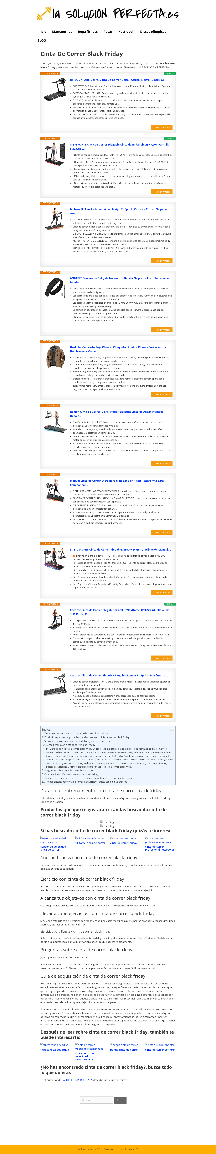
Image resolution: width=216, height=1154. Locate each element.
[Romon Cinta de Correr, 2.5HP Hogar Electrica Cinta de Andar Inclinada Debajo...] (55, 421)
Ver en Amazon (163, 127)
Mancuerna (87, 1149)
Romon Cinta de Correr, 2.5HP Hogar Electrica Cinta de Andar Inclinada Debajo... (117, 414)
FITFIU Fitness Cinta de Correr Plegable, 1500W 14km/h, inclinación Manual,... (120, 549)
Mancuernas (62, 31)
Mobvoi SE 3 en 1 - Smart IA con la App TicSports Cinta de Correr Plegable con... (118, 211)
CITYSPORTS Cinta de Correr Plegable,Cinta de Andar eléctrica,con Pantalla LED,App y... (119, 147)
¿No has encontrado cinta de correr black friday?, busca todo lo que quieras (85, 781)
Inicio (41, 31)
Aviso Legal (109, 1149)
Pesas (108, 31)
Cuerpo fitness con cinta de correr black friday (69, 744)
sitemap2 (133, 1149)
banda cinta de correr (124, 1049)
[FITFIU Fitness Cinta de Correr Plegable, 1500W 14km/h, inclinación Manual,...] (55, 559)
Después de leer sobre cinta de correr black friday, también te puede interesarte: (88, 778)
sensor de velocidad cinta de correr (53, 848)
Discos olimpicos (153, 31)
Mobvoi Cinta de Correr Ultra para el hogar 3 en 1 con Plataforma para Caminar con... (117, 483)
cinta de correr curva (123, 843)
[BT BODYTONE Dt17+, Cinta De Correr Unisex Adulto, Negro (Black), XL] (55, 89)
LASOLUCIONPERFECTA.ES (77, 1080)
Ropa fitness (88, 31)
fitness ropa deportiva (54, 1049)
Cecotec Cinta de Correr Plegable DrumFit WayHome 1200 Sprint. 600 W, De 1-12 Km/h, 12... (119, 612)
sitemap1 (122, 1149)
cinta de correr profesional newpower (159, 848)
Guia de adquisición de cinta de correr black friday (71, 774)
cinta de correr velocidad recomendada (84, 1056)
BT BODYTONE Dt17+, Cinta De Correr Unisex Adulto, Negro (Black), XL (117, 80)
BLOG (41, 40)
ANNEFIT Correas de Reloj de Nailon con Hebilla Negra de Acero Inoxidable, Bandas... (120, 280)
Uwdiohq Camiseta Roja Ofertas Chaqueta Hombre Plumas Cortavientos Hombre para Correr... (118, 349)
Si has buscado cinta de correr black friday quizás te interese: (77, 741)
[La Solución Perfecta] (108, 13)
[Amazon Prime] (168, 122)
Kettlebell (126, 31)
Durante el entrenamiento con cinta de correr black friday (76, 733)
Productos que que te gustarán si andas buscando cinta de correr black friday (86, 737)
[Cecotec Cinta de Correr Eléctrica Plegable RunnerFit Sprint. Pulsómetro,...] (55, 684)
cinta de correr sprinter (160, 1049)
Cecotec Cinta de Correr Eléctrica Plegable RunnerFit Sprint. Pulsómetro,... (119, 675)
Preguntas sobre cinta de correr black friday (68, 770)
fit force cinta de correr (90, 843)
